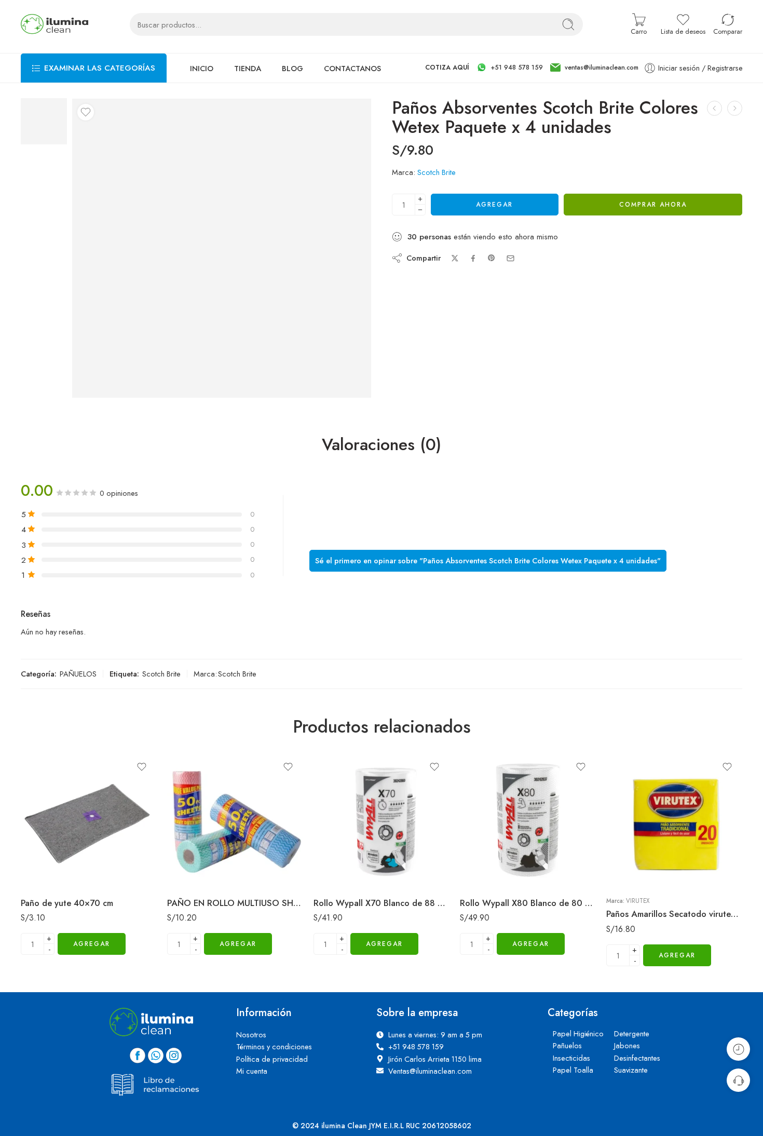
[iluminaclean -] (54, 38)
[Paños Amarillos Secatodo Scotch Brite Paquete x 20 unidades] (734, 121)
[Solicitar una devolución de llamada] (738, 1080)
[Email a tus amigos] (510, 271)
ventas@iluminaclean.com (601, 81)
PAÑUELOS (78, 687)
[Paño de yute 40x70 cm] (89, 833)
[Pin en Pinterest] (491, 271)
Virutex (637, 914)
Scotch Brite (436, 185)
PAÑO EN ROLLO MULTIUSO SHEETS (235, 916)
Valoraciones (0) (381, 458)
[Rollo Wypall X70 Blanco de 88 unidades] (381, 833)
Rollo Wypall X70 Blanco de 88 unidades (381, 916)
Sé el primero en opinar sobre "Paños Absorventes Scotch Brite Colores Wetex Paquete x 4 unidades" (488, 548)
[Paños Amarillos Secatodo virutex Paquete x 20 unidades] (714, 121)
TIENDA (247, 81)
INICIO (201, 81)
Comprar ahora (653, 218)
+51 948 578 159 (517, 81)
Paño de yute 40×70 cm (67, 916)
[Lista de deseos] (85, 125)
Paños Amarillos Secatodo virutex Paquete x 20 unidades (674, 927)
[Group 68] (44, 133)
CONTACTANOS (352, 81)
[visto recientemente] (738, 1049)
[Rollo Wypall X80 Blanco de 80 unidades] (528, 833)
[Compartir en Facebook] (473, 272)
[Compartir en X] (455, 272)
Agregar (494, 218)
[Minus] (420, 223)
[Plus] (420, 212)
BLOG (292, 81)
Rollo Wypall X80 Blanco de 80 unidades (528, 916)
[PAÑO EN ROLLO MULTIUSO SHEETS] (235, 833)
